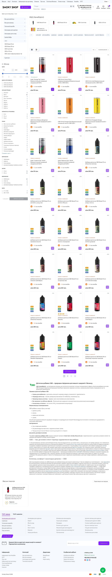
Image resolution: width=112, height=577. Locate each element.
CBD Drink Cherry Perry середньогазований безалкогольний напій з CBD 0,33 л (69, 81)
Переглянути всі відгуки (101, 481)
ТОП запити (17, 514)
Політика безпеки (51, 1)
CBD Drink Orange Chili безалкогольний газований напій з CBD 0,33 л (69, 122)
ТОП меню (6, 514)
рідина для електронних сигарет (95, 450)
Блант (29, 520)
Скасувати (6, 198)
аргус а (43, 9)
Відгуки (4, 1)
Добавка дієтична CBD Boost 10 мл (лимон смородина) (68, 240)
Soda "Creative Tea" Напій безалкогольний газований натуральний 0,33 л (38, 162)
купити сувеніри (78, 35)
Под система (5, 530)
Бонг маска (31, 527)
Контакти (14, 1)
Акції (9, 1)
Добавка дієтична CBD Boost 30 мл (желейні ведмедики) (40, 357)
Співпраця (70, 1)
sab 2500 (79, 452)
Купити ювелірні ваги (91, 525)
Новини (36, 1)
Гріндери (59, 523)
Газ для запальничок (91, 527)
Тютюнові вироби (10, 26)
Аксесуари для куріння (11, 30)
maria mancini (74, 465)
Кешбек (76, 1)
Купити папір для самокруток (65, 530)
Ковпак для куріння (62, 525)
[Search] (73, 6)
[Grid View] (36, 49)
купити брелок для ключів (102, 35)
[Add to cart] (52, 89)
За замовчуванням (102, 49)
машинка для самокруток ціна (53, 471)
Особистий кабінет (69, 555)
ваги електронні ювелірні (78, 466)
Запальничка (89, 530)
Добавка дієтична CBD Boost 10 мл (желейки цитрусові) (40, 201)
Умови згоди (61, 1)
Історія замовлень (69, 557)
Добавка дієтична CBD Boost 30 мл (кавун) (68, 357)
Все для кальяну (9, 22)
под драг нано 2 (49, 449)
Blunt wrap (31, 523)
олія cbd (38, 35)
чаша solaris (106, 462)
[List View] (32, 49)
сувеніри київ (68, 35)
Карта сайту (46, 559)
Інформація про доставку (26, 1)
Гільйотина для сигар (91, 532)
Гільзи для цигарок (62, 520)
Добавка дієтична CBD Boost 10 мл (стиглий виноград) (95, 279)
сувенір (60, 35)
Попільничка (60, 532)
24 (93, 49)
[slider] (3, 73)
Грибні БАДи (8, 37)
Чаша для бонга (32, 532)
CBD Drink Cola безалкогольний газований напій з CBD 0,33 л (94, 81)
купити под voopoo (75, 444)
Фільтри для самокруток (63, 518)
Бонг (29, 525)
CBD (6, 41)
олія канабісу (46, 35)
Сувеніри (7, 58)
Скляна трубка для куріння (93, 523)
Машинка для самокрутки (64, 527)
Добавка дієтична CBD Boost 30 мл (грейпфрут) (95, 318)
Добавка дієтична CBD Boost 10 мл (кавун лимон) (95, 201)
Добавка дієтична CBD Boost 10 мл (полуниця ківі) (68, 279)
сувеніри (53, 35)
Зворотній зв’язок (69, 559)
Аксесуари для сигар (10, 33)
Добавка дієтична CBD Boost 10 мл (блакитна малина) (95, 163)
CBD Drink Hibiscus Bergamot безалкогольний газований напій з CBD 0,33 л (40, 121)
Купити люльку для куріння (93, 518)
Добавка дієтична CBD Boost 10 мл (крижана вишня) (40, 240)
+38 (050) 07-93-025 (85, 5)
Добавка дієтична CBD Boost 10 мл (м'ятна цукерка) (95, 240)
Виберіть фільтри (19, 198)
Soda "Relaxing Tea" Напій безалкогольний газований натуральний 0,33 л (66, 162)
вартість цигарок (77, 447)
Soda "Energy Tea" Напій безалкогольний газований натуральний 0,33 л (38, 81)
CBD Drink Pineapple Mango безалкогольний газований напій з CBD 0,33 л (95, 121)
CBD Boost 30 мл (9, 46)
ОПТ (81, 1)
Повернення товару (69, 561)
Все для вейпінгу (9, 19)
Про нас (42, 1)
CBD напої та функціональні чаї (13, 53)
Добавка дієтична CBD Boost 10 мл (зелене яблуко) (68, 201)
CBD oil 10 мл (8, 51)
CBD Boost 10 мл (9, 44)
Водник (30, 530)
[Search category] (71, 6)
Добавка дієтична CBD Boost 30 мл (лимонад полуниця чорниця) (95, 357)
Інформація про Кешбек (8, 555)
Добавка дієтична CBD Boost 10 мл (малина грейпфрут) (40, 279)
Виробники (46, 555)
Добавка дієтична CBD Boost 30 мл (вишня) (68, 318)
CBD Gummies (9, 49)
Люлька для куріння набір (92, 520)
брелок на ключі (89, 35)
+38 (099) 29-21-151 (85, 7)
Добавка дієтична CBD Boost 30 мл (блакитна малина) (40, 318)
